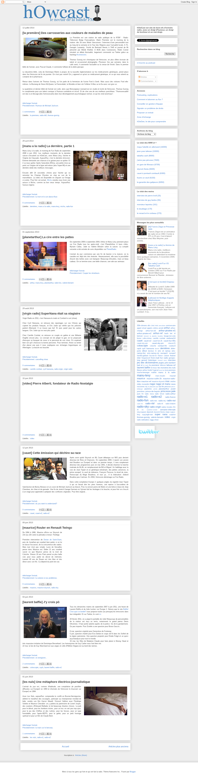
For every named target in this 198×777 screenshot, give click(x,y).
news (173, 384)
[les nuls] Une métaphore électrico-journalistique (56, 682)
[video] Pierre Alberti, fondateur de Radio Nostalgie (57, 383)
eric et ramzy (164, 351)
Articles (143, 77)
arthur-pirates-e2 (144, 333)
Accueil (65, 746)
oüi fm (161, 386)
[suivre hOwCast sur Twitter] (149, 435)
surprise (172, 415)
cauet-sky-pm (158, 343)
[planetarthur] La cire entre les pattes (48, 237)
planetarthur (48, 283)
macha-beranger (143, 372)
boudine (160, 336)
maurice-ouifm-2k (154, 378)
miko (139, 384)
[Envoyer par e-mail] (40, 111)
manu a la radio (44, 206)
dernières (33, 206)
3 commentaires (28, 435)
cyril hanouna (48, 369)
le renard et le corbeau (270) (149, 213)
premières (141, 391)
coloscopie (34, 667)
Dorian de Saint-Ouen (52, 540)
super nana (161, 414)
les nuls (33, 737)
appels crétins (152, 328)
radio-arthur (170, 394)
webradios (145, 420)
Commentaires (146, 81)
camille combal (36, 369)
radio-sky (54, 588)
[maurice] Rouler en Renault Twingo (47, 527)
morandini (145, 384)
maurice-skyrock (43, 588)
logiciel (156, 370)
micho (62, 206)
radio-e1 (58, 667)
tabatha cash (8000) (145, 156)
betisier (140, 336)
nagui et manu (163, 384)
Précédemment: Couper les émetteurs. (85, 273)
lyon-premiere (170, 370)
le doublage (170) (144, 209)
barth (166, 333)
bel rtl (173, 333)
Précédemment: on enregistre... (34, 658)
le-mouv (154, 368)
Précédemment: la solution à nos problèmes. (39, 578)
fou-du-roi (153, 356)
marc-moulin (160, 376)
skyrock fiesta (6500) (146, 169)
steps (167, 412)
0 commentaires (28, 203)
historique (152, 360)
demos (157, 348)
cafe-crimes (147, 338)
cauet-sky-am (142, 343)
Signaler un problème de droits (150, 108)
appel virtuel (141, 328)
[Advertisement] (75, 126)
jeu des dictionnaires (147, 362)
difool (144, 351)
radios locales (167, 407)
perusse (167, 387)
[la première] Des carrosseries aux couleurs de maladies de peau (67, 33)
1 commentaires (28, 112)
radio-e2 (46, 513)
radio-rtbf (43, 115)
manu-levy (55, 206)
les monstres (163, 368)
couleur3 (172, 346)
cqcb (41, 667)
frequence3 (146, 358)
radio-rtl (160, 404)
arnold (161, 328)
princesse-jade (168, 391)
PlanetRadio (111, 249)
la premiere (34, 115)
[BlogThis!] (42, 111)
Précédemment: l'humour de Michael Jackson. (40, 106)
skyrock (150, 412)
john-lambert (170, 363)
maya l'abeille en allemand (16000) (152, 147)
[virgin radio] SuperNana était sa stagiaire (51, 313)
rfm (174, 407)
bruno (139, 338)
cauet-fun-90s (170, 341)
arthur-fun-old (151, 331)
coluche (153, 346)
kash (146, 365)
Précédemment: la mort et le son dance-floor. (40, 197)
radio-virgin (58, 369)
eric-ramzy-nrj (153, 353)
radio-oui (171, 400)
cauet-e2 (38, 513)
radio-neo (153, 401)
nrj (146, 387)
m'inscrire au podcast (146, 63)
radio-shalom (171, 404)
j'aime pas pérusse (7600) (148, 160)
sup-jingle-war (147, 415)
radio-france (170, 397)
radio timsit (159, 394)
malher (154, 372)
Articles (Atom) (81, 755)
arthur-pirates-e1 (167, 330)
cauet (32, 513)
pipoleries (148, 389)
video (32, 438)
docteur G (152, 351)
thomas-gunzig (53, 115)
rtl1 (143, 410)
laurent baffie (49, 667)
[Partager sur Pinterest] (50, 111)
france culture (163, 356)
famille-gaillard (142, 356)
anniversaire (171, 325)
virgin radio (68, 369)
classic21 (172, 343)
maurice (33, 588)
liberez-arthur (142, 370)
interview (172, 360)
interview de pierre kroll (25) (149, 196)
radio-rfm (140, 404)
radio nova (149, 394)
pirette (155, 389)
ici (100, 614)
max (167, 381)
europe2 (172, 353)
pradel (173, 389)
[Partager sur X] (45, 111)
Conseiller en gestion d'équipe (150, 104)
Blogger (133, 772)
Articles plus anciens (118, 746)
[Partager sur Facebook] (48, 111)
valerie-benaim (68, 283)
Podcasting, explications (147, 95)
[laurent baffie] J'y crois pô (40, 602)
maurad (173, 376)
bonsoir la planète (150, 336)
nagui (152, 384)
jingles (161, 363)
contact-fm (162, 346)
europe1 (164, 353)
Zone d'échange (144, 117)
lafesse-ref (171, 365)
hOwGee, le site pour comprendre (151, 121)
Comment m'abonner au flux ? (150, 99)
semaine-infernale (168, 410)
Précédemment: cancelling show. (35, 359)
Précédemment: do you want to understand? (39, 504)
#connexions (81, 55)
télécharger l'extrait (29, 103)
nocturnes (141, 387)
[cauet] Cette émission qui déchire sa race (51, 453)
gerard (144, 360)
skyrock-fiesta (159, 412)
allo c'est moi (152, 325)
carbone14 (171, 338)
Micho (49, 180)
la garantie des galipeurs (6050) (150, 182)
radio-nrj (162, 401)
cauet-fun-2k (157, 341)
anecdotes (162, 325)
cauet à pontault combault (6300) (151, 173)
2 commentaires (28, 664)
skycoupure (141, 412)
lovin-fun (162, 370)
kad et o (140, 365)
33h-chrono (142, 325)
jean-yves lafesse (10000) (148, 151)
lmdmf (150, 370)
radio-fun (69, 206)
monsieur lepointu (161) (147, 204)
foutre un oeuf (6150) (146, 178)
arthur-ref (158, 333)
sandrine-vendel (152, 410)
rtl (137, 410)
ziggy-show (154, 420)
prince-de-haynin (152, 391)
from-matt (155, 358)
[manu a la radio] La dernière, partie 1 (48, 146)
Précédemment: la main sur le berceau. (37, 728)
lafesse (163, 365)
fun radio (164, 358)
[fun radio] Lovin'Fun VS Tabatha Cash (158, 264)
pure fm (140, 394)
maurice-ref (146, 381)
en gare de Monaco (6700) (148, 164)
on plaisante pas (153, 386)
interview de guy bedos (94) (149, 200)
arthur (32, 283)
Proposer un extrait (145, 113)
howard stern (162, 360)
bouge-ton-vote (170, 336)
